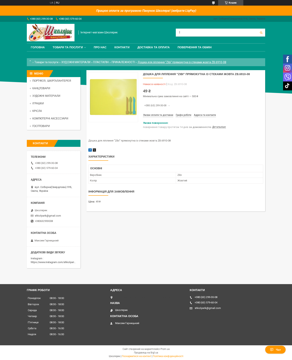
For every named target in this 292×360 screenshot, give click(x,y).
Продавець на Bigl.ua (146, 352)
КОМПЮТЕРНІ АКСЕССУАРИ (50, 118)
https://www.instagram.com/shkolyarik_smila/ (57, 262)
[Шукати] (261, 33)
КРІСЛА (37, 110)
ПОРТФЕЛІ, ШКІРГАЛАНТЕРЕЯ (51, 80)
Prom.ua (165, 349)
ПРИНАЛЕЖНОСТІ (123, 62)
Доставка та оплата (153, 47)
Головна (38, 47)
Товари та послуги (68, 47)
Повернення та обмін (195, 47)
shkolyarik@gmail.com (48, 215)
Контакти (122, 47)
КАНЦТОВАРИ (41, 88)
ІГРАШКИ (38, 103)
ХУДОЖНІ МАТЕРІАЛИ (75, 62)
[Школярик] (50, 32)
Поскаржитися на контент (136, 356)
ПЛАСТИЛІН (101, 62)
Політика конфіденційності (168, 356)
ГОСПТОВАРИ (41, 126)
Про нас (100, 47)
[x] (94, 150)
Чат (278, 349)
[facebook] (90, 150)
